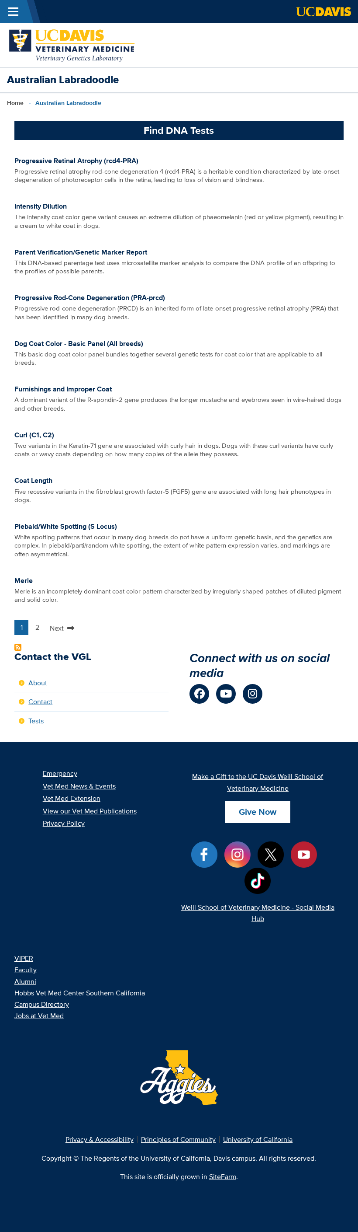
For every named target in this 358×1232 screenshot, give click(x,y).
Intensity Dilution (40, 206)
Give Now (257, 811)
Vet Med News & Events (79, 786)
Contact (40, 701)
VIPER (23, 958)
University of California (258, 1139)
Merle (23, 580)
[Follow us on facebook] (199, 694)
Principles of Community (178, 1139)
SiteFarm (222, 1176)
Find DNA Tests (179, 130)
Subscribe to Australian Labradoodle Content (17, 647)
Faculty (25, 969)
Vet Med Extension (71, 798)
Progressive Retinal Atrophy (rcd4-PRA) (76, 160)
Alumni (25, 981)
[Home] (72, 44)
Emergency (60, 773)
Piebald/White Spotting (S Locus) (65, 526)
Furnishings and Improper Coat (63, 389)
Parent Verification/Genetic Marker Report (80, 252)
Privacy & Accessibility (99, 1139)
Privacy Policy (64, 823)
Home (15, 103)
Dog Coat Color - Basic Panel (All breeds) (78, 343)
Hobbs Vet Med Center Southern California (79, 993)
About (37, 682)
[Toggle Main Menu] (13, 11)
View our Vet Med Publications (90, 811)
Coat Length (33, 480)
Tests (36, 720)
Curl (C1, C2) (34, 434)
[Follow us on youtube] (226, 694)
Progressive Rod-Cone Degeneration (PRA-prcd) (89, 297)
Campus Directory (41, 1004)
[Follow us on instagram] (252, 694)
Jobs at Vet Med (39, 1015)
